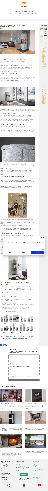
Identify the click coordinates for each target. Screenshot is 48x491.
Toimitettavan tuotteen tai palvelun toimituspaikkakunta (19, 366)
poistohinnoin (31, 11)
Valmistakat (43, 96)
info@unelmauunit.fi (25, 470)
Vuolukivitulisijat (44, 101)
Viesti (9, 354)
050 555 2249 (22, 466)
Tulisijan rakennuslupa (37, 477)
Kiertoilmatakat (44, 56)
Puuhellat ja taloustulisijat (38, 469)
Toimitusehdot (35, 478)
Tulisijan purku (35, 476)
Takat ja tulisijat (12, 13)
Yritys (28, 13)
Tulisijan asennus (36, 474)
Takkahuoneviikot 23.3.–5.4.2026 (6, 403)
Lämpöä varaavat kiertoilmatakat (39, 464)
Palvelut (19, 13)
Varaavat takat (44, 97)
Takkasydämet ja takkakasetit (38, 468)
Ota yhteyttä (36, 13)
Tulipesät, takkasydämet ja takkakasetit (44, 92)
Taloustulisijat (44, 89)
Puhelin (10, 372)
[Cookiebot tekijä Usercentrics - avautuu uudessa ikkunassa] (40, 238)
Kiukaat (43, 57)
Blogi (32, 13)
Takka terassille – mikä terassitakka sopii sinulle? (34, 448)
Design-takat (44, 47)
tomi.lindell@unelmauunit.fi (21, 462)
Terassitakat (43, 90)
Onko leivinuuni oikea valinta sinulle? (32, 403)
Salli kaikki (37, 252)
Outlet (24, 13)
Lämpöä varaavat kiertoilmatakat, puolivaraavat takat (44, 63)
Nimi (9, 359)
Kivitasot (43, 58)
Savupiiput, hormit (36, 470)
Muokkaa (23, 252)
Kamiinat (43, 54)
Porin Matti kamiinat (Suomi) (43, 78)
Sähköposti (10, 369)
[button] (1, 345)
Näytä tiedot (41, 249)
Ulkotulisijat (35, 473)
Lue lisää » (1, 408)
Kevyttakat (43, 55)
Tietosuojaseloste (36, 480)
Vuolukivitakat (44, 100)
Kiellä (10, 252)
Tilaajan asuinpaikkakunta (13, 363)
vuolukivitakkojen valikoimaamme (16, 338)
